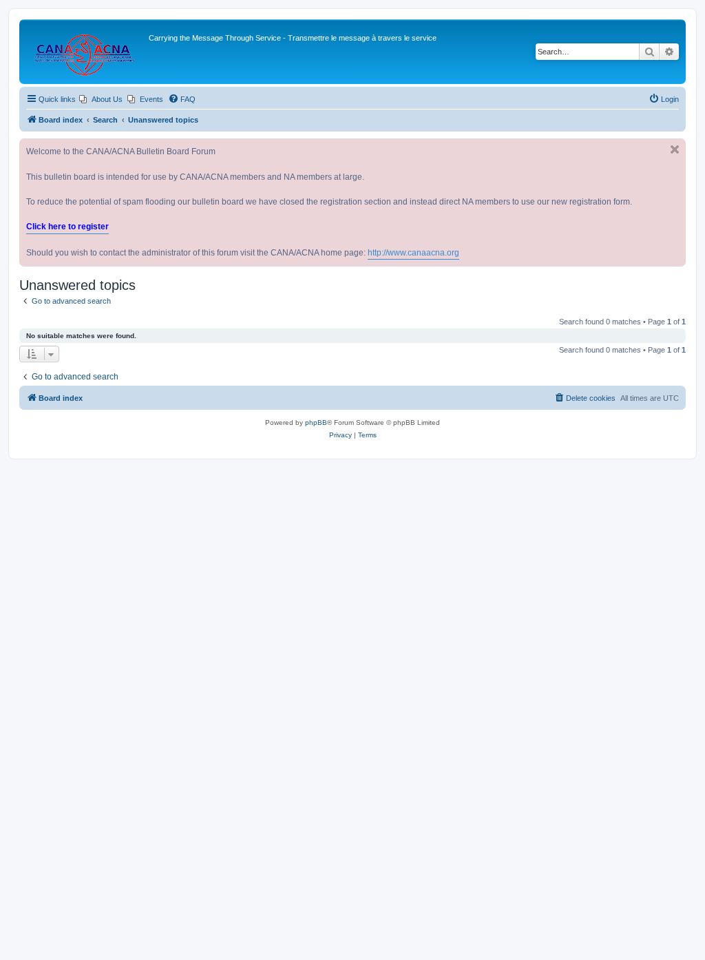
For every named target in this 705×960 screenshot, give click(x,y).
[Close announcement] (675, 149)
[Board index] (86, 52)
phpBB (316, 422)
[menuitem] (101, 99)
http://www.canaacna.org (413, 253)
